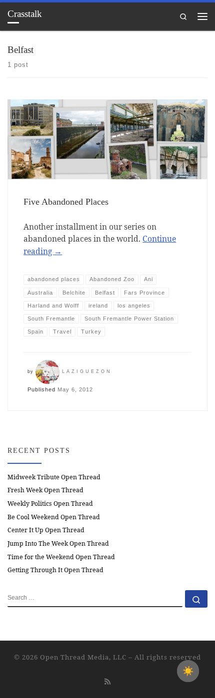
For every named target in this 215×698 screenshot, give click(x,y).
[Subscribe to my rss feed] (107, 681)
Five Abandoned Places (66, 202)
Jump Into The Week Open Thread (58, 543)
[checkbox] (188, 671)
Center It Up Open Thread (46, 530)
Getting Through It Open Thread (56, 570)
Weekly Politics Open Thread (50, 503)
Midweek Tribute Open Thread (54, 477)
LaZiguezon (87, 371)
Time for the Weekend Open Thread (61, 557)
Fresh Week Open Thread (46, 490)
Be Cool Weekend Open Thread (54, 517)
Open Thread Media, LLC (83, 657)
